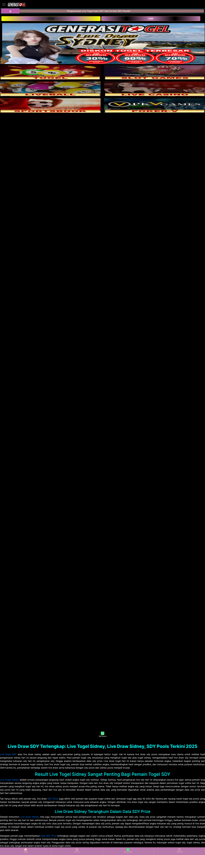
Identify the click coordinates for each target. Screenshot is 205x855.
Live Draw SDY (8, 754)
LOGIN (150, 19)
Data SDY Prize (48, 835)
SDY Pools (52, 798)
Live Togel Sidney (9, 779)
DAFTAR (51, 19)
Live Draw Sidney (29, 816)
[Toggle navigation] (4, 4)
